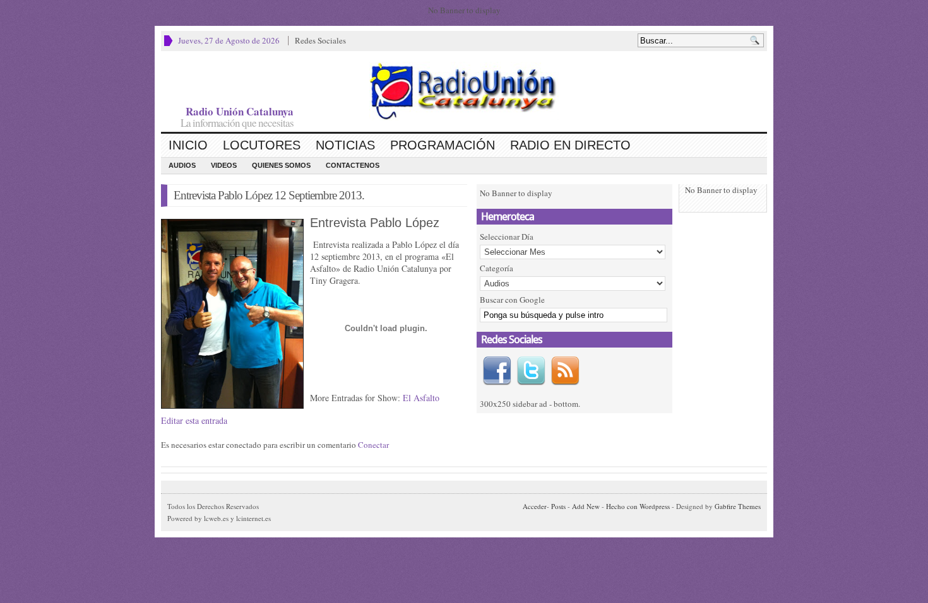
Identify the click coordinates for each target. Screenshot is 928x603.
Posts (558, 506)
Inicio (188, 145)
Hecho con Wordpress (638, 506)
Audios (182, 165)
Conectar (373, 444)
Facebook (497, 371)
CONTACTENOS (352, 165)
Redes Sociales (320, 40)
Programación (442, 145)
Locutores (261, 145)
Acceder (535, 506)
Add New (586, 506)
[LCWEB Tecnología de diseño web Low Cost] (464, 91)
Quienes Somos (281, 165)
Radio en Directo (570, 145)
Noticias (345, 145)
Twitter (531, 371)
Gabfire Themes (738, 506)
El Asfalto (421, 398)
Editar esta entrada (194, 420)
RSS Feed (565, 371)
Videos (224, 165)
